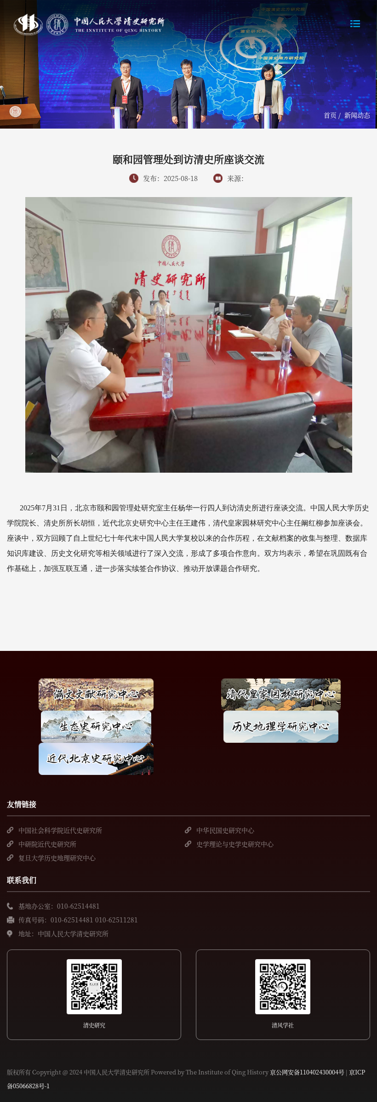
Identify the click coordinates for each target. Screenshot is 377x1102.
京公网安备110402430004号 (307, 1072)
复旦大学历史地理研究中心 (57, 857)
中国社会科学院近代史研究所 (60, 830)
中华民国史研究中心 (225, 830)
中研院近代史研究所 (47, 843)
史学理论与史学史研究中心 (235, 843)
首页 (330, 114)
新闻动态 (357, 114)
